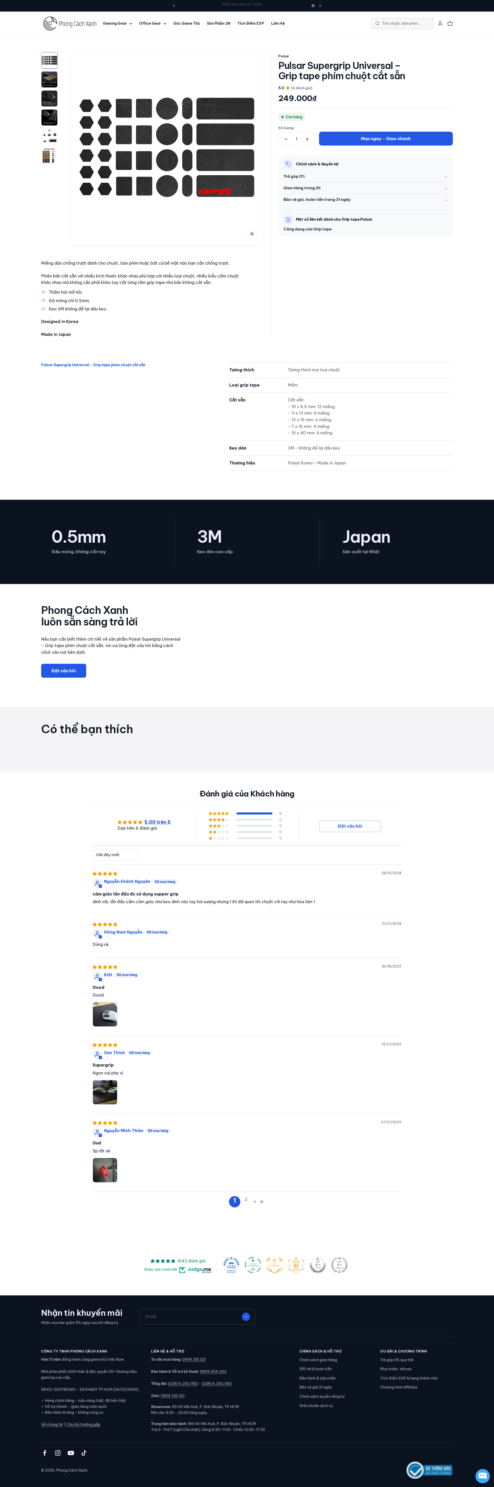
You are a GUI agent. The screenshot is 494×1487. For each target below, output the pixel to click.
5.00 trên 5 (157, 822)
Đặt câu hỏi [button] (350, 826)
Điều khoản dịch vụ (316, 1405)
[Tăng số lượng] (307, 139)
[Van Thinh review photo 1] (105, 1092)
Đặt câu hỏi (63, 670)
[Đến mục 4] (49, 117)
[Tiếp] (320, 5)
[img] (105, 873)
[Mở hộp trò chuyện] (482, 1476)
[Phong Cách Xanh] (69, 23)
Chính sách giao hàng (318, 1360)
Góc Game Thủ (186, 23)
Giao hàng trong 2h (302, 187)
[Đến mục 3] (49, 98)
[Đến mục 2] (49, 79)
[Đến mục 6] (49, 155)
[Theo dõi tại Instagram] (57, 1452)
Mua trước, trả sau (396, 1369)
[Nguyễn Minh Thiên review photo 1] (105, 1170)
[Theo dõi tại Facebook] (44, 1452)
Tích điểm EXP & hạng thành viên (409, 1378)
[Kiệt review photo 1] (105, 1014)
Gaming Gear (115, 23)
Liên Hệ (278, 23)
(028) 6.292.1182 (183, 1383)
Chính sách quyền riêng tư (322, 1396)
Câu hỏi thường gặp (83, 1424)
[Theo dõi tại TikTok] (84, 1452)
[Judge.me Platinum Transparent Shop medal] (253, 1265)
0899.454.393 (213, 1371)
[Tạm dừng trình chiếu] (313, 6)
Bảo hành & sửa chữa (317, 1378)
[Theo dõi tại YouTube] (70, 1452)
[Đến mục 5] (49, 136)
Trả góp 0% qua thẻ (397, 1360)
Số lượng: (286, 128)
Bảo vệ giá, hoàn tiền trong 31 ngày (317, 199)
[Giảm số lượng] (286, 139)
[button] (219, 813)
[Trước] (174, 6)
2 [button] (246, 1199)
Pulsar (283, 56)
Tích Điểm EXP (250, 23)
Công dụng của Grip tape (308, 229)
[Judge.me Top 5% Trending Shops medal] (339, 1265)
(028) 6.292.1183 (217, 1383)
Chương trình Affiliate (398, 1387)
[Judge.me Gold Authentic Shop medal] (274, 1265)
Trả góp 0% (294, 176)
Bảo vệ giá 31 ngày (315, 1387)
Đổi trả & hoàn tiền (315, 1369)
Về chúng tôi (52, 1424)
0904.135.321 (194, 1359)
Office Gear (150, 23)
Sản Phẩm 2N (218, 23)
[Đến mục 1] (49, 60)
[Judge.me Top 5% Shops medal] (318, 1265)
